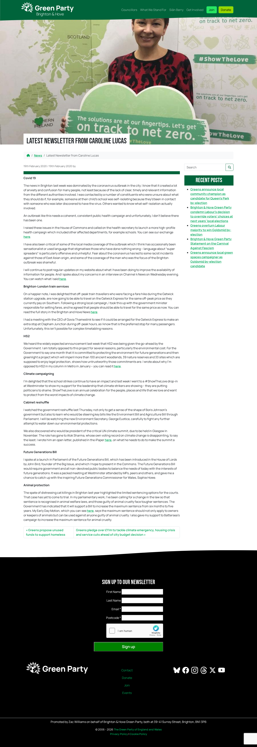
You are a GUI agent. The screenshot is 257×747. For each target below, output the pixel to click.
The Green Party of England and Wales (138, 729)
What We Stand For (153, 10)
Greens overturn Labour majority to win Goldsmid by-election (210, 230)
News (38, 155)
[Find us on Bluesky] (177, 670)
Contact (127, 670)
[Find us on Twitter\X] (213, 670)
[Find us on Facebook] (186, 670)
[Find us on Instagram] (195, 670)
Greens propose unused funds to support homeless (45, 532)
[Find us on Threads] (204, 670)
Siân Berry (176, 10)
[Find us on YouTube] (222, 670)
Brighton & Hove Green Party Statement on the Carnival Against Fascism (211, 243)
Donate (226, 10)
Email (116, 609)
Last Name (113, 600)
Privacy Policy (119, 734)
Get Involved (194, 10)
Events (127, 693)
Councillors (129, 10)
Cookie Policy (138, 734)
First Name (113, 592)
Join (211, 10)
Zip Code (109, 617)
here (27, 237)
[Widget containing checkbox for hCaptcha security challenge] (134, 631)
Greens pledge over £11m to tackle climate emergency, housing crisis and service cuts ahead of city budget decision (125, 532)
